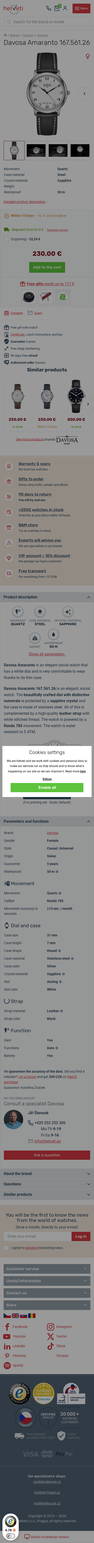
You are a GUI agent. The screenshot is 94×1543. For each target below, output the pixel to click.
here (83, 771)
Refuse (47, 779)
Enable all (47, 787)
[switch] (10, 1536)
